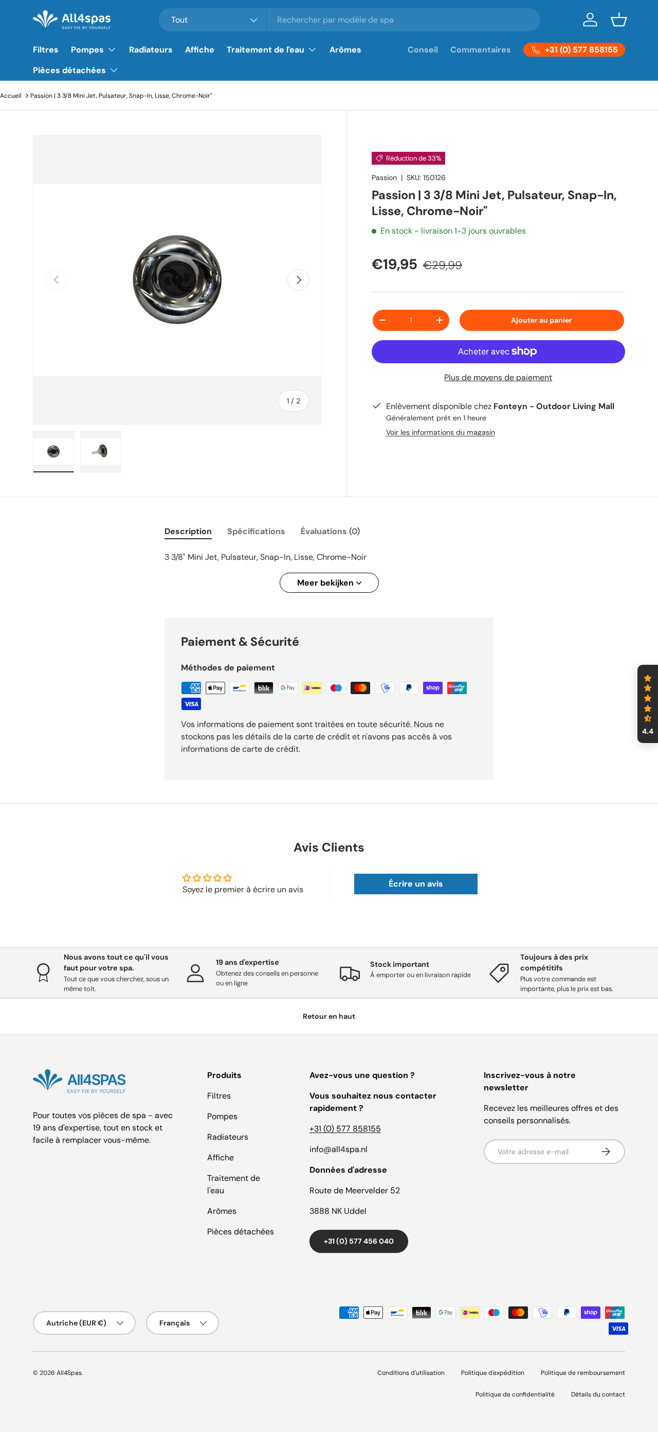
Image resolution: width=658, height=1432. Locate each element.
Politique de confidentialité (515, 1394)
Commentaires (480, 49)
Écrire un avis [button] (416, 883)
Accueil (11, 96)
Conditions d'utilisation (411, 1373)
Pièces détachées (69, 70)
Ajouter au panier (541, 320)
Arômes (345, 49)
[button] (619, 19)
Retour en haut (329, 1016)
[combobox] (349, 19)
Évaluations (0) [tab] (330, 531)
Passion (384, 177)
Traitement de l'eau (265, 49)
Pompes (87, 49)
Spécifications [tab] (256, 531)
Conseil (423, 49)
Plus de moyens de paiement (498, 377)
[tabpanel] (329, 572)
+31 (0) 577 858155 (345, 1128)
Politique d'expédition (492, 1373)
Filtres (46, 49)
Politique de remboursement (583, 1373)
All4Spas (69, 1373)
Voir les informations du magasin (440, 432)
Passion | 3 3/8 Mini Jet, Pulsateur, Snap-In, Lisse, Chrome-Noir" (121, 96)
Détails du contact (598, 1394)
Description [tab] (188, 531)
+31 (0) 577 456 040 (359, 1241)
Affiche (199, 49)
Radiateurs (151, 49)
